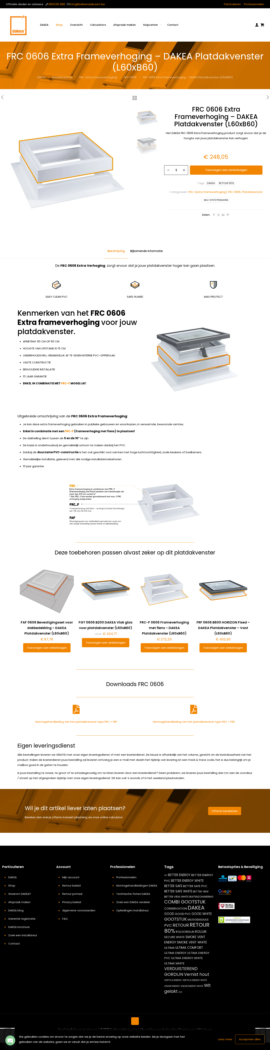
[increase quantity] (184, 170)
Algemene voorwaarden (78, 910)
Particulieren (232, 4)
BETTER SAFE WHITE (178, 891)
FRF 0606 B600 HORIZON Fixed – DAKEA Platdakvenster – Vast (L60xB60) (223, 628)
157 (165, 875)
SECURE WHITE (174, 937)
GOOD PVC (183, 914)
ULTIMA (169, 947)
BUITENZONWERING (201, 897)
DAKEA (41, 77)
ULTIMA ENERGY (175, 953)
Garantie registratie (21, 919)
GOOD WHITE (202, 914)
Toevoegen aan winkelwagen (226, 170)
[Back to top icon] (135, 1021)
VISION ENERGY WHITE (192, 986)
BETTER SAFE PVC (195, 886)
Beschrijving (116, 251)
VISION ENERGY (172, 986)
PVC (168, 925)
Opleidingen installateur (132, 910)
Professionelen (254, 4)
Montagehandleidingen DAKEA (136, 885)
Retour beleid (71, 885)
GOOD (169, 914)
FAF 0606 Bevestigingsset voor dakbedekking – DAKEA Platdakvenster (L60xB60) (47, 628)
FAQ (65, 919)
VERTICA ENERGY (173, 980)
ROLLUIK (201, 931)
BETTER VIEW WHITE (176, 897)
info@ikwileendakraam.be (87, 4)
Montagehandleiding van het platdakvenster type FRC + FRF (76, 722)
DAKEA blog (16, 910)
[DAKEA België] (18, 24)
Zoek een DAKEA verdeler (133, 902)
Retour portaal (72, 894)
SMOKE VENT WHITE (192, 942)
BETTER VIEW (201, 891)
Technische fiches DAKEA (133, 894)
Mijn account (71, 877)
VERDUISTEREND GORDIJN (181, 971)
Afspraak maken (19, 902)
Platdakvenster (62, 77)
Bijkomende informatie (146, 251)
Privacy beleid (71, 902)
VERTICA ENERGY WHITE (194, 980)
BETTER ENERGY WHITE (187, 880)
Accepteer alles (250, 1039)
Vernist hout (196, 974)
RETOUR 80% (226, 183)
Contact (14, 943)
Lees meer (225, 1039)
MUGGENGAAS (198, 919)
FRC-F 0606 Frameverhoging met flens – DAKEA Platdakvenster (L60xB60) (164, 628)
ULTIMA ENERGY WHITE (187, 958)
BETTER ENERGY (179, 875)
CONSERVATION (175, 908)
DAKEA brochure (19, 927)
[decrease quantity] (168, 170)
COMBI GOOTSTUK (185, 902)
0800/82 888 (56, 4)
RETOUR (181, 925)
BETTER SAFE (173, 886)
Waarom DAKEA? (19, 894)
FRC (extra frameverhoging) (98, 77)
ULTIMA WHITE (174, 963)
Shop (11, 885)
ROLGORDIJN (185, 932)
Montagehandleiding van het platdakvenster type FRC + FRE (194, 722)
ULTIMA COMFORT (189, 947)
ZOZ (180, 992)
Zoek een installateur (22, 935)
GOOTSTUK (175, 919)
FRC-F (65, 383)
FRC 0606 (130, 77)
